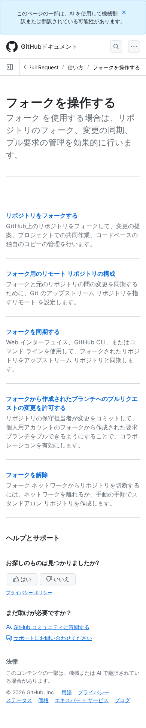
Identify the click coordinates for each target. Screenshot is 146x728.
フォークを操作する (116, 67)
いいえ (61, 579)
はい (26, 579)
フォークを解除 (27, 474)
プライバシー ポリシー (29, 592)
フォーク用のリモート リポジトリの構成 (60, 273)
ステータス (19, 700)
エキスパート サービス (82, 700)
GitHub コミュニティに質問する (51, 627)
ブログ (122, 700)
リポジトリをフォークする (42, 215)
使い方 (75, 67)
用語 (66, 692)
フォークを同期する (33, 331)
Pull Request (43, 67)
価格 (43, 700)
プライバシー (93, 692)
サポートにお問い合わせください (52, 638)
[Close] (125, 12)
